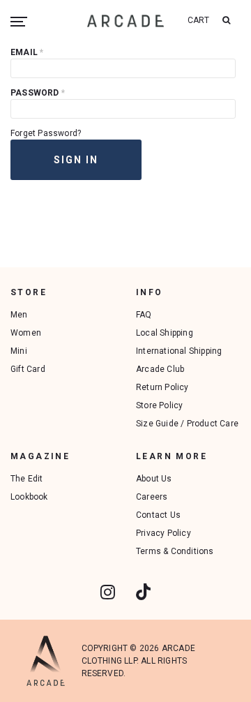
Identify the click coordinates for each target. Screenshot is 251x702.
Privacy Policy (163, 533)
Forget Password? (45, 133)
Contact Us (158, 515)
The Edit (26, 479)
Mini (18, 351)
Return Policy (162, 387)
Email (26, 52)
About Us (154, 479)
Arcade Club (160, 369)
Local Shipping (164, 333)
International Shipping (179, 351)
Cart (199, 20)
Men (19, 315)
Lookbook (29, 497)
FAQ (144, 315)
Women (25, 333)
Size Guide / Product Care (187, 423)
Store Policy (159, 405)
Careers (151, 497)
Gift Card (27, 369)
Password (37, 93)
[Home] (125, 20)
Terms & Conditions (175, 551)
